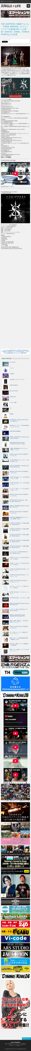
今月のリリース (12, 1045)
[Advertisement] (15, 266)
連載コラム (19, 1045)
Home (6, 1043)
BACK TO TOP (26, 1038)
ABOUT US (10, 1043)
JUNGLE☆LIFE (11, 6)
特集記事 (23, 1043)
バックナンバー (17, 1043)
